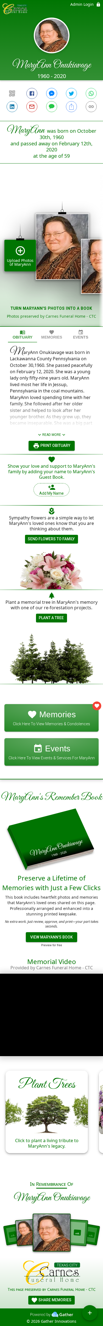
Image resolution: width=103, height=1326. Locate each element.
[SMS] (51, 106)
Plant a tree (51, 618)
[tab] (22, 334)
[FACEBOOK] (31, 93)
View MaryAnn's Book (51, 937)
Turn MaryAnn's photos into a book (51, 308)
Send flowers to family (51, 539)
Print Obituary (55, 445)
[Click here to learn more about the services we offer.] (51, 1273)
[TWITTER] (71, 93)
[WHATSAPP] (91, 93)
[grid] (51, 254)
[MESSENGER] (51, 93)
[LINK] (91, 106)
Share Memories (54, 1300)
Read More (51, 435)
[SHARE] (71, 106)
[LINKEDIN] (12, 106)
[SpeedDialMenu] (90, 1313)
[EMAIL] (31, 106)
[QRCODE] (12, 93)
